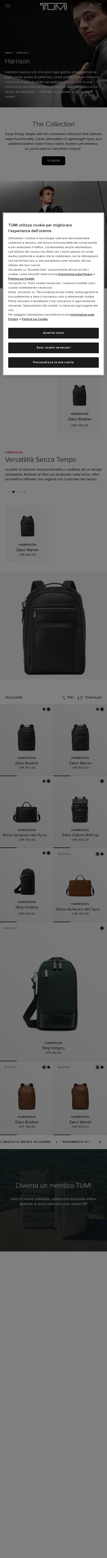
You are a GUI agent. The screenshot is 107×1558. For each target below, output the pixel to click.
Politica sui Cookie (21, 278)
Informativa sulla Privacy (75, 274)
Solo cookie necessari (54, 347)
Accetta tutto (53, 333)
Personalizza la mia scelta (53, 362)
